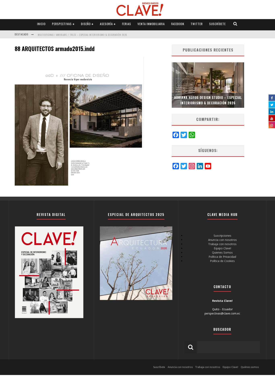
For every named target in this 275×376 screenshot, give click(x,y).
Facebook (177, 24)
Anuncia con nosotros (222, 240)
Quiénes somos (250, 367)
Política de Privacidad (222, 257)
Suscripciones (222, 235)
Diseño (86, 24)
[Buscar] (235, 24)
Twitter (197, 24)
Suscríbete (217, 24)
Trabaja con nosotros (222, 244)
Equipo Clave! (222, 248)
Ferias (126, 24)
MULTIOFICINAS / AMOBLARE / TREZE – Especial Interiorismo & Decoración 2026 (82, 34)
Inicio (41, 24)
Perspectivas (62, 24)
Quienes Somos (222, 252)
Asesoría (106, 24)
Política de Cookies (222, 261)
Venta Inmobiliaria (151, 24)
